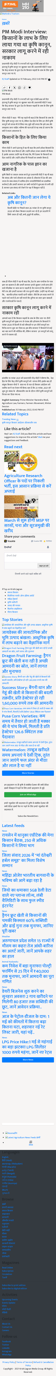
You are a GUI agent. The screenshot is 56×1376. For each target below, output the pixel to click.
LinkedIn (6, 1348)
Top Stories (12, 619)
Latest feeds (13, 825)
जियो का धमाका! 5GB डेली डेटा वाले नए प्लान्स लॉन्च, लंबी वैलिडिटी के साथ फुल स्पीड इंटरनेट (26, 898)
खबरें (4, 1204)
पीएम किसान (12, 612)
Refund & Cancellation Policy (39, 1363)
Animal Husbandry (10, 962)
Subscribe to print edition (14, 1285)
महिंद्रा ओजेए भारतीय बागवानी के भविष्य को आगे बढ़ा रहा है (28, 878)
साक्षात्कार (6, 1214)
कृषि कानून (6, 423)
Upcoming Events (10, 1299)
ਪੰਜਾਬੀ (4, 1186)
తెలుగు (5, 1190)
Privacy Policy (8, 1362)
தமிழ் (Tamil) (8, 1170)
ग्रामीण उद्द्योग (7, 1240)
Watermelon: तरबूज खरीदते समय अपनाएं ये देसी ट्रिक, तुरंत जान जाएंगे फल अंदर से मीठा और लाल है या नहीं (26, 757)
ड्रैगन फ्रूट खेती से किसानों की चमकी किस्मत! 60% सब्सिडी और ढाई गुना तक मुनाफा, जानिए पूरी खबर (27, 923)
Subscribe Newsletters (28, 816)
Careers (5, 1330)
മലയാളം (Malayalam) (12, 1164)
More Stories (28, 773)
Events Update (8, 1303)
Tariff (4, 1277)
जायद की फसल (13, 605)
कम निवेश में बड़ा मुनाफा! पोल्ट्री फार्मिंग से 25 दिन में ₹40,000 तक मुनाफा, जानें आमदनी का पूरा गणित (28, 973)
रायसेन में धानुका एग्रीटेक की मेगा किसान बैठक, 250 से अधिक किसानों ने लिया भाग (28, 840)
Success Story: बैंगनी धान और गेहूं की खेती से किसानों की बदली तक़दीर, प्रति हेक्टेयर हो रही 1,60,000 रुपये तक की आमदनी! (27, 695)
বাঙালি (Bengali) (8, 1173)
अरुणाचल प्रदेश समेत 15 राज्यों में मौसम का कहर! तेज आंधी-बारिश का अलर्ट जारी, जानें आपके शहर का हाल (28, 948)
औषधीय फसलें (8, 1220)
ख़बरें (38, 1137)
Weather (6, 936)
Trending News (9, 419)
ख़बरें (6, 23)
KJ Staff (6, 79)
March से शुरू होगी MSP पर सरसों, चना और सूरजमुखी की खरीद (27, 526)
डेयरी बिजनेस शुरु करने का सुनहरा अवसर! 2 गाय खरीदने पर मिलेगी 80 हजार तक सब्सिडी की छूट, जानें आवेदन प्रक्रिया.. (27, 999)
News (4, 831)
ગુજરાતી (6, 1193)
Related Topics (15, 414)
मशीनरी (5, 1227)
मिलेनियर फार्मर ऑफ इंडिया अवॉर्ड (20, 596)
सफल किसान (12, 592)
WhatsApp (6, 1355)
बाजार (4, 1237)
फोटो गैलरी (6, 1309)
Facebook (6, 1341)
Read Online (7, 1268)
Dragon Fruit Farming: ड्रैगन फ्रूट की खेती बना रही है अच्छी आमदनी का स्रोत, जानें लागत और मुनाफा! (26, 663)
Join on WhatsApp (28, 794)
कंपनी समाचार (7, 1207)
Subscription (7, 1271)
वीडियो (4, 1313)
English (5, 1157)
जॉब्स (31, 1145)
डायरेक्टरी (6, 1256)
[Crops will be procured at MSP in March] (21, 506)
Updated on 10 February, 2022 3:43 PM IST (29, 79)
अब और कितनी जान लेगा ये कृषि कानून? (29, 200)
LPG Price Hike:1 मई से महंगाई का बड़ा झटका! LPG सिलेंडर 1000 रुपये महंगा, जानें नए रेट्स (27, 1047)
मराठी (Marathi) (9, 1167)
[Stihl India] (22, 6)
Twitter (5, 1345)
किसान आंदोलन (17, 423)
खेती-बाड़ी (6, 1230)
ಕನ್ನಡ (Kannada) (9, 1177)
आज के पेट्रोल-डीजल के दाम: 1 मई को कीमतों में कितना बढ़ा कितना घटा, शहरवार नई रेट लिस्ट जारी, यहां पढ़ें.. (25, 1024)
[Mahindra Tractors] (9, 14)
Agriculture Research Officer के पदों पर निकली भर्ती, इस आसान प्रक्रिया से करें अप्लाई (27, 483)
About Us (6, 1324)
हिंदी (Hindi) (7, 1160)
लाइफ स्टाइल (7, 1247)
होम (15, 1133)
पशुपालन (5, 1224)
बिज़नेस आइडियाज (14, 609)
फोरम (4, 1306)
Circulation (7, 1274)
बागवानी (5, 1217)
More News (28, 1060)
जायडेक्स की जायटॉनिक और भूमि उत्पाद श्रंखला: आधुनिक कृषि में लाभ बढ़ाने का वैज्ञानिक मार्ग (28, 638)
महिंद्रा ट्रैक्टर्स (12, 599)
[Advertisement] (28, 249)
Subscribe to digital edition (14, 1288)
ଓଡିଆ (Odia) (7, 1180)
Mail (40, 437)
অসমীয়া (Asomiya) (9, 1183)
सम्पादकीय (6, 1250)
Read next (13, 446)
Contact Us (7, 1327)
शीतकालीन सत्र (31, 423)
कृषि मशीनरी (12, 602)
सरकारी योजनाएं (8, 1243)
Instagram (7, 1351)
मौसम (4, 1234)
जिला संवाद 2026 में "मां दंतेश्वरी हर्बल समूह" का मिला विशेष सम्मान (27, 861)
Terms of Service (24, 1362)
